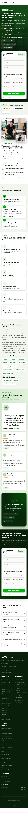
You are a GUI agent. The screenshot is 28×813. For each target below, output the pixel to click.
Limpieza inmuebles (19, 700)
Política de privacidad (14, 805)
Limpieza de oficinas (19, 679)
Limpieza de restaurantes (21, 692)
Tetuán (5, 366)
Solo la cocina (7, 82)
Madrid (5, 359)
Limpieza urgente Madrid (9, 384)
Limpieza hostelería (19, 682)
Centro (13, 359)
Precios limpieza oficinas (6, 733)
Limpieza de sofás (6, 687)
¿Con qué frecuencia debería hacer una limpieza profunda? (12, 626)
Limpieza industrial (19, 702)
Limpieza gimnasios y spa (20, 695)
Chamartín (23, 362)
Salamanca (13, 362)
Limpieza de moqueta (6, 758)
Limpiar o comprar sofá (6, 736)
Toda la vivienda (7, 79)
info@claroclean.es (7, 779)
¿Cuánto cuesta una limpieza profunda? (11, 633)
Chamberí (14, 366)
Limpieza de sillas (5, 698)
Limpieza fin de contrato (6, 700)
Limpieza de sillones (6, 691)
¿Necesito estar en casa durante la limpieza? (12, 644)
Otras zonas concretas (18, 82)
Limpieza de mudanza (6, 717)
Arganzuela (21, 359)
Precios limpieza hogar (6, 731)
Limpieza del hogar (5, 679)
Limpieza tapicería (5, 684)
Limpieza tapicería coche (7, 696)
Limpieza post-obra (5, 706)
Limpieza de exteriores (6, 703)
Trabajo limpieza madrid (6, 670)
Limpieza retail (18, 697)
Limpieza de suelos (5, 719)
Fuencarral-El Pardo (8, 369)
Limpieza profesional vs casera (11, 380)
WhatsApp (5, 776)
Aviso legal (22, 805)
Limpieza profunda (5, 682)
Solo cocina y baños (18, 79)
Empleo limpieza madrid (6, 672)
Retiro (5, 362)
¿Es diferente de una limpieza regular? (11, 620)
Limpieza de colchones (7, 689)
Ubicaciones (5, 805)
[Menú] (25, 2)
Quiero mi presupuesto (14, 93)
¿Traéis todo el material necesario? (12, 639)
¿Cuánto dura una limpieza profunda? (10, 613)
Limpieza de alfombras (7, 693)
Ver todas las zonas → (8, 373)
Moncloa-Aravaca (21, 369)
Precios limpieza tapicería (7, 728)
